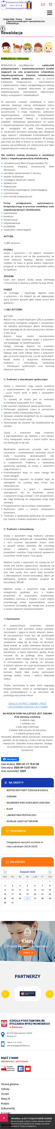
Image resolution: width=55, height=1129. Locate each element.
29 (50, 898)
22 (50, 894)
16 (5, 894)
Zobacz (27, 953)
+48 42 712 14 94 (49, 5)
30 (5, 903)
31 (12, 903)
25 (20, 898)
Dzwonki (11, 796)
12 (27, 890)
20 (35, 894)
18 (20, 894)
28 (42, 898)
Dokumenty (8, 1108)
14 (42, 890)
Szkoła (5, 1089)
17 (12, 894)
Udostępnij (12, 759)
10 (12, 890)
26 (27, 898)
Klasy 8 (5, 1098)
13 (35, 890)
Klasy (10, 809)
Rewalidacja (12, 33)
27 (35, 898)
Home (19, 19)
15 (50, 890)
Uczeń (27, 19)
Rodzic (5, 1103)
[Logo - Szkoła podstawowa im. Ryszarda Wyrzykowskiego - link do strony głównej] (17, 6)
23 (5, 898)
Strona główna (9, 1084)
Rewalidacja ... (12, 23)
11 (20, 890)
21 (42, 894)
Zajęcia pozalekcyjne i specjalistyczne (24, 21)
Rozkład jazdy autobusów (22, 821)
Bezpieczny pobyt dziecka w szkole (27, 790)
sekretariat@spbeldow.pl (43, 5)
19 (27, 894)
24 (12, 898)
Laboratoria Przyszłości (21, 815)
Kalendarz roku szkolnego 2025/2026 (28, 803)
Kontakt (5, 1113)
